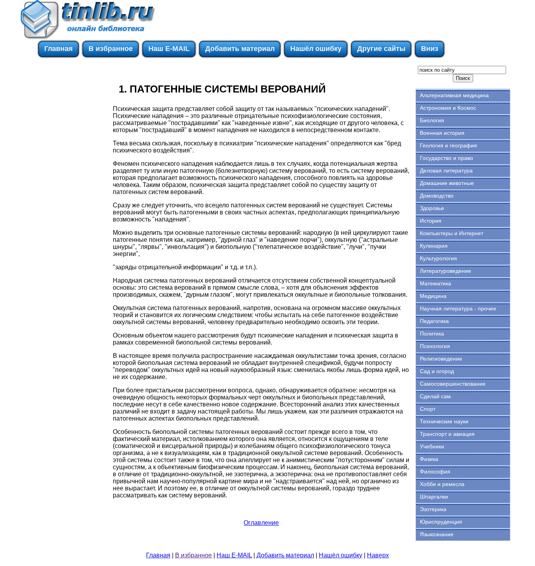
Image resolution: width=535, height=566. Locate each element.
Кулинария (434, 246)
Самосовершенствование (453, 384)
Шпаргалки (434, 496)
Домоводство (437, 195)
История (430, 221)
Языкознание (437, 534)
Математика (435, 283)
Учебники (432, 446)
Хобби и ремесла (442, 484)
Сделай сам (435, 396)
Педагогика (434, 321)
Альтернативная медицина (454, 95)
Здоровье (432, 208)
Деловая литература (446, 170)
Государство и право (446, 158)
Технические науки (444, 421)
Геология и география (448, 145)
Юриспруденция (441, 522)
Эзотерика (433, 509)
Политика (432, 333)
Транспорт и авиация (447, 434)
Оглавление (261, 522)
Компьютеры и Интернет (451, 233)
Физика (429, 459)
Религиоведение (441, 359)
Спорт (428, 409)
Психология (435, 346)
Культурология (438, 258)
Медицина (433, 296)
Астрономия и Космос (448, 108)
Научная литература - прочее (458, 308)
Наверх (378, 555)
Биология (432, 120)
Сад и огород (437, 371)
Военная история (442, 133)
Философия (435, 471)
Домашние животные (447, 183)
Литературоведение (445, 271)
